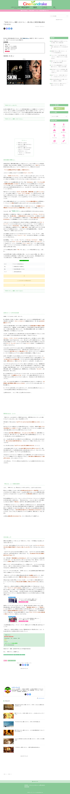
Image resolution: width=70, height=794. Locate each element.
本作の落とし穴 (21, 154)
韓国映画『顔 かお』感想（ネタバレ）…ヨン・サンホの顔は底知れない (59, 52)
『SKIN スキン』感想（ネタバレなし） (24, 144)
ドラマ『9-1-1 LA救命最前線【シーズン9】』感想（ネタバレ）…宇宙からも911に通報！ (59, 66)
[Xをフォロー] (25, 694)
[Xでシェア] (4, 29)
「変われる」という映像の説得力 (24, 152)
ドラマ (6, 660)
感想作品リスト (59, 108)
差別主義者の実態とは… (22, 146)
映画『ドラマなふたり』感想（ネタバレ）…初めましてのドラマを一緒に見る (59, 84)
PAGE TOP (35, 781)
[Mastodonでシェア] (7, 29)
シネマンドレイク (16, 687)
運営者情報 (26, 786)
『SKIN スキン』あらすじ (22, 142)
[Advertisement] (24, 17)
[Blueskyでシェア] (9, 29)
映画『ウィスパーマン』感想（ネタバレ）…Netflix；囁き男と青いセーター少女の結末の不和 (59, 47)
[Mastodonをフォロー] (28, 694)
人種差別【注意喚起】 (12, 660)
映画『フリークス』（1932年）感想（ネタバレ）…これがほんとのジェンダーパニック (59, 76)
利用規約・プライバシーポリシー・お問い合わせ (34, 785)
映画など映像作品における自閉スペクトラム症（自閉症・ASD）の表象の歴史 (59, 42)
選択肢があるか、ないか (22, 151)
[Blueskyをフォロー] (30, 694)
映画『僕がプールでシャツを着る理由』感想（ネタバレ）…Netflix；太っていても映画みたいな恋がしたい (59, 71)
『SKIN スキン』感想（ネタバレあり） (24, 147)
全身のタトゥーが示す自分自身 (24, 149)
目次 (23, 140)
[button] (67, 16)
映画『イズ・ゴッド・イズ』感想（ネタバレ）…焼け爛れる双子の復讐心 (59, 62)
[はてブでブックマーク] (11, 29)
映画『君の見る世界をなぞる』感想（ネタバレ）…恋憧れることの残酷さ (59, 80)
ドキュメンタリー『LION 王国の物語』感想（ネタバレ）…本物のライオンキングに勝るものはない (59, 57)
